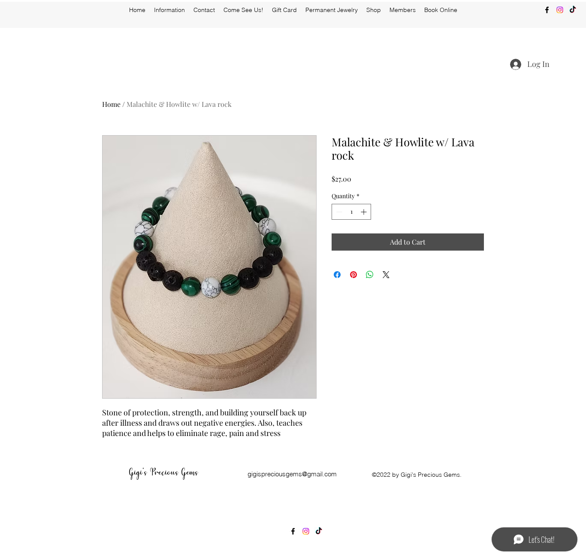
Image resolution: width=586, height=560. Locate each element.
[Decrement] (338, 211)
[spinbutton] (351, 211)
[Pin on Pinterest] (353, 274)
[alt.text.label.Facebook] (547, 10)
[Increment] (364, 211)
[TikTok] (572, 10)
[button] (373, 9)
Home (111, 104)
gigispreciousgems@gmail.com (292, 474)
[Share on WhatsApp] (370, 274)
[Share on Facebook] (337, 274)
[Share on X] (386, 274)
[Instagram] (560, 10)
